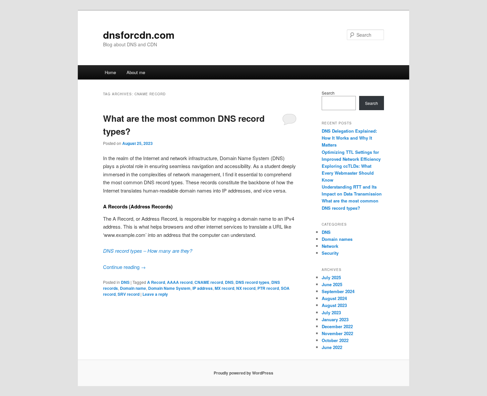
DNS (125, 282)
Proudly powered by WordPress (243, 373)
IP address (202, 288)
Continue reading (124, 266)
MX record (224, 288)
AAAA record (179, 282)
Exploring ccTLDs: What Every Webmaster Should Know (348, 173)
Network (330, 246)
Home (110, 72)
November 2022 (337, 333)
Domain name (133, 288)
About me (136, 72)
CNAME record (208, 282)
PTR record (268, 288)
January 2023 (335, 319)
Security (330, 253)
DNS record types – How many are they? (147, 250)
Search (328, 93)
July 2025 (331, 277)
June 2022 (332, 347)
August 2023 (334, 305)
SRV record (128, 294)
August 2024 (334, 298)
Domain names (337, 239)
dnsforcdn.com (139, 34)
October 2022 (335, 340)
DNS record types (252, 282)
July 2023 (331, 312)
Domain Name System (169, 288)
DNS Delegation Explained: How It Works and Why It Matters (349, 138)
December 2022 (337, 326)
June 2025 (332, 284)
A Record (156, 282)
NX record (245, 288)
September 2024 (338, 291)
